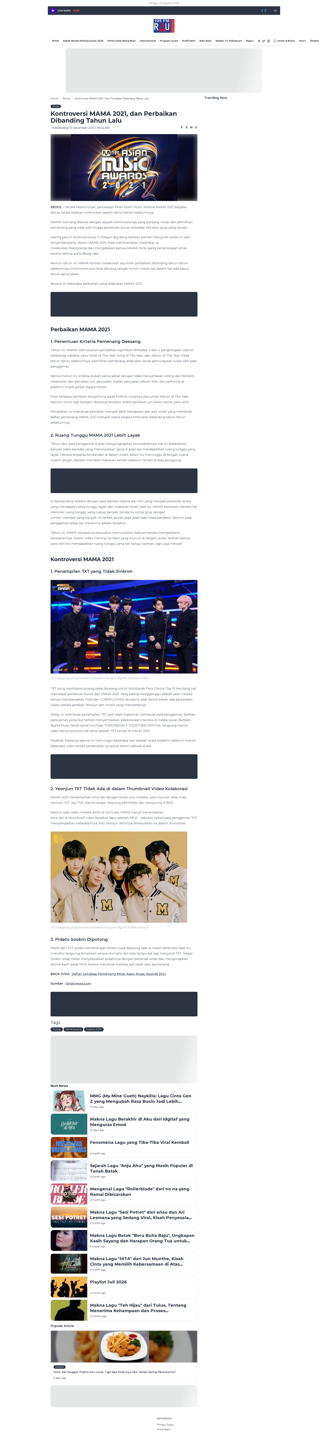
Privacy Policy (165, 1424)
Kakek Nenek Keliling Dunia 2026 (83, 40)
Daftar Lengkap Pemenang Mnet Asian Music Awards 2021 (119, 974)
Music (302, 40)
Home (55, 40)
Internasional (148, 40)
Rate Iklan (205, 40)
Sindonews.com (78, 983)
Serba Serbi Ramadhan (121, 40)
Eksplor (314, 40)
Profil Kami (188, 40)
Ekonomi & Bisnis (284, 40)
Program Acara (169, 40)
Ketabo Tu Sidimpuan (229, 40)
